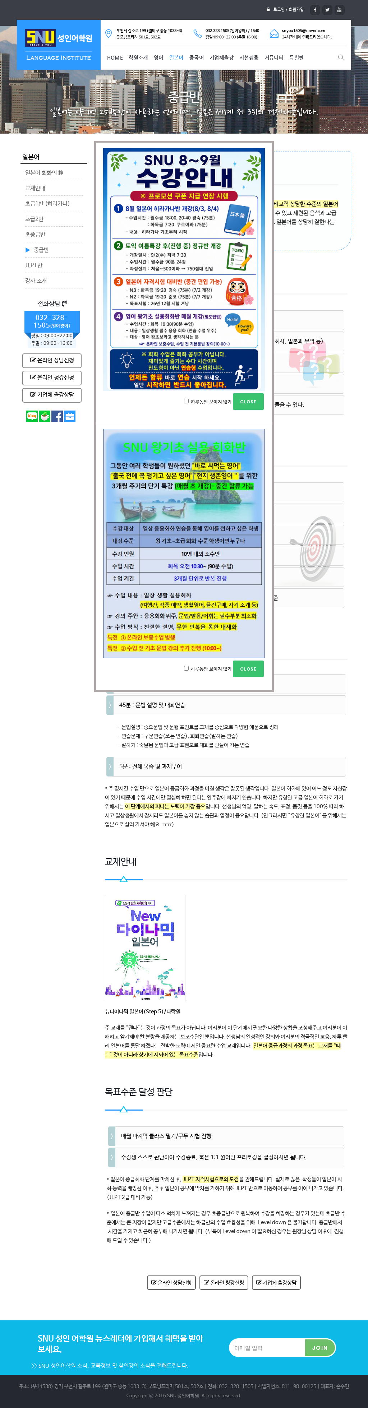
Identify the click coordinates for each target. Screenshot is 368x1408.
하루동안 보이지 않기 (211, 402)
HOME (115, 57)
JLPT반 (33, 265)
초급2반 (34, 219)
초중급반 (35, 234)
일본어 (176, 57)
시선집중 (249, 57)
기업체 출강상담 (55, 395)
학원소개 (138, 57)
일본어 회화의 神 (44, 173)
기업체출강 (222, 57)
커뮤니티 (274, 57)
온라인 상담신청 (55, 360)
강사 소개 (36, 281)
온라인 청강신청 (55, 377)
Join (320, 1348)
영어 (159, 57)
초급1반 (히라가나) (47, 203)
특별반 (296, 57)
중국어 (196, 57)
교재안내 (35, 188)
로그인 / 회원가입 (288, 10)
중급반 (41, 250)
